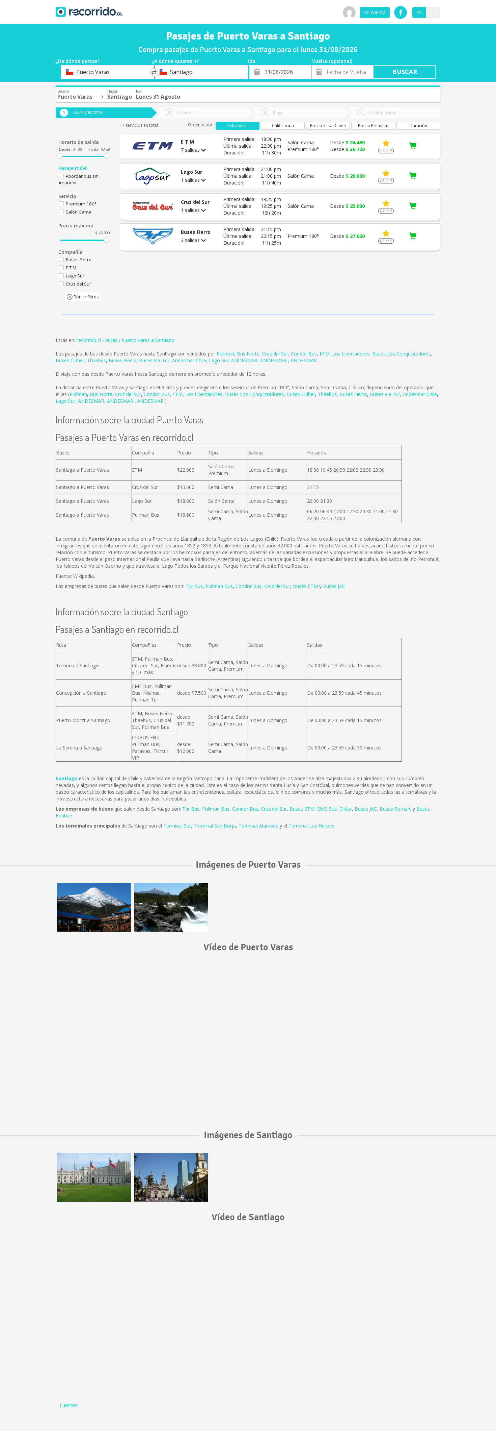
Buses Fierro (122, 360)
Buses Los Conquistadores (401, 353)
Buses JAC (334, 586)
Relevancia (237, 125)
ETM (325, 353)
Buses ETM (305, 586)
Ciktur (345, 809)
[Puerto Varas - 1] (94, 907)
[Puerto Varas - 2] (171, 907)
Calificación (283, 125)
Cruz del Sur (275, 353)
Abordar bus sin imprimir (79, 179)
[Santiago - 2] (171, 1177)
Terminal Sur (177, 825)
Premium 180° (81, 204)
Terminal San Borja (215, 825)
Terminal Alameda (258, 825)
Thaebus (96, 360)
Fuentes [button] (68, 1405)
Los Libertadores (350, 353)
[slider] (59, 156)
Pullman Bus (219, 586)
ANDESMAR (244, 360)
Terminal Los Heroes (311, 825)
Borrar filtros (86, 297)
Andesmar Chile (189, 360)
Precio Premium (373, 125)
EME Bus (327, 809)
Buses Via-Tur (154, 360)
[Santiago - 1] (94, 1177)
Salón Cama (78, 212)
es (419, 12)
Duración (418, 125)
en (433, 12)
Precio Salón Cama (328, 125)
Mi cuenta (375, 12)
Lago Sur (218, 360)
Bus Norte (248, 353)
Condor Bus (304, 353)
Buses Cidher (70, 360)
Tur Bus (194, 586)
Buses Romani (395, 809)
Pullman (225, 353)
